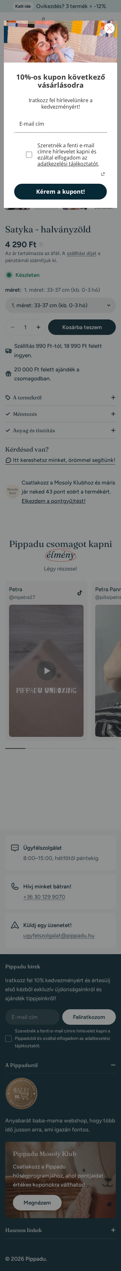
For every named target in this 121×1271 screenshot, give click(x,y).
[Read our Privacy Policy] (103, 174)
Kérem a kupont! (60, 191)
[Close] (109, 28)
